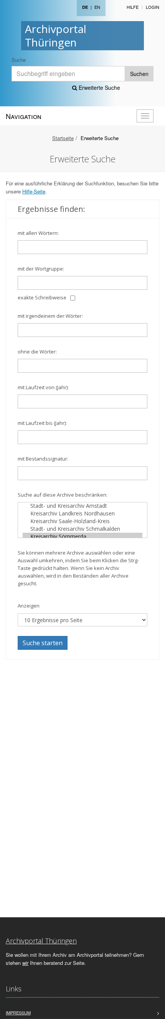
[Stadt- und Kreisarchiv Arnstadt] (82, 506)
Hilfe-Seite (33, 191)
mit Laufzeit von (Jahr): (43, 387)
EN (97, 7)
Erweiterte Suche (98, 87)
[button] (154, 1009)
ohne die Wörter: (37, 351)
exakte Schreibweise (42, 297)
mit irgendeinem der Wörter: (50, 315)
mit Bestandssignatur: (43, 458)
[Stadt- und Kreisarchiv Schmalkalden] (82, 529)
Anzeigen (29, 605)
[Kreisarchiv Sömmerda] (82, 536)
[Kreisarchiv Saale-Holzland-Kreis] (82, 521)
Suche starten (43, 643)
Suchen (139, 74)
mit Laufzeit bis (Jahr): (42, 422)
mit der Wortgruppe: (41, 268)
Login (152, 7)
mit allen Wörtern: (38, 233)
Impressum (18, 1012)
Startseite (63, 138)
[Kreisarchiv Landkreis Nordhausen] (82, 513)
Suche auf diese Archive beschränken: (62, 494)
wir (25, 962)
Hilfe (133, 7)
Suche (19, 59)
